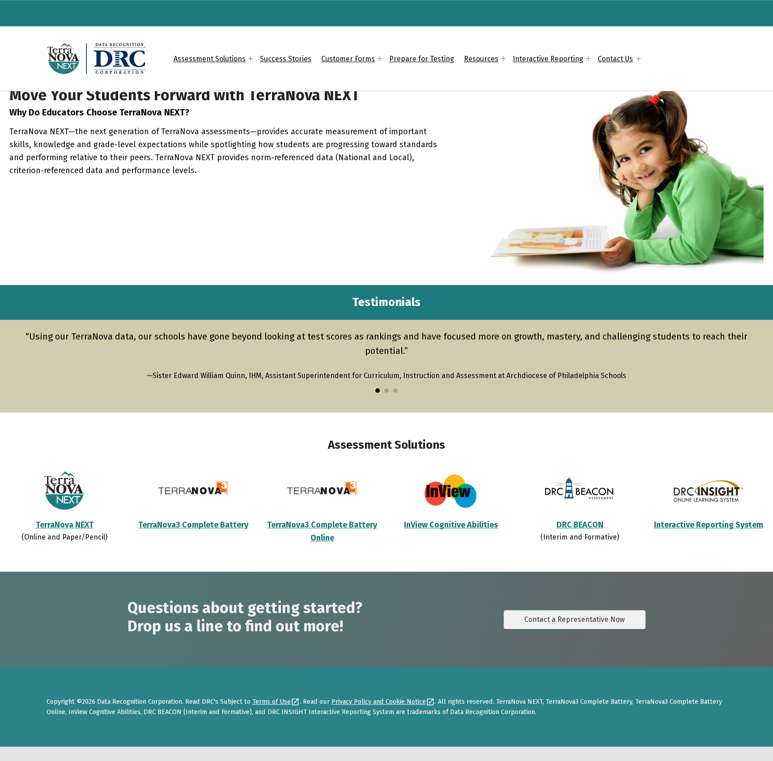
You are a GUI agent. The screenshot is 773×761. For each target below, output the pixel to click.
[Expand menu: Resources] (503, 58)
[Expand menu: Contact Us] (638, 58)
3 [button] (395, 390)
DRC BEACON (579, 525)
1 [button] (377, 390)
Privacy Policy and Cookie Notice (378, 701)
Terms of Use (271, 701)
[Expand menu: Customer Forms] (380, 58)
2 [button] (386, 390)
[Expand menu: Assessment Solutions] (250, 58)
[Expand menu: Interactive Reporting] (588, 58)
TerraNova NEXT (64, 525)
